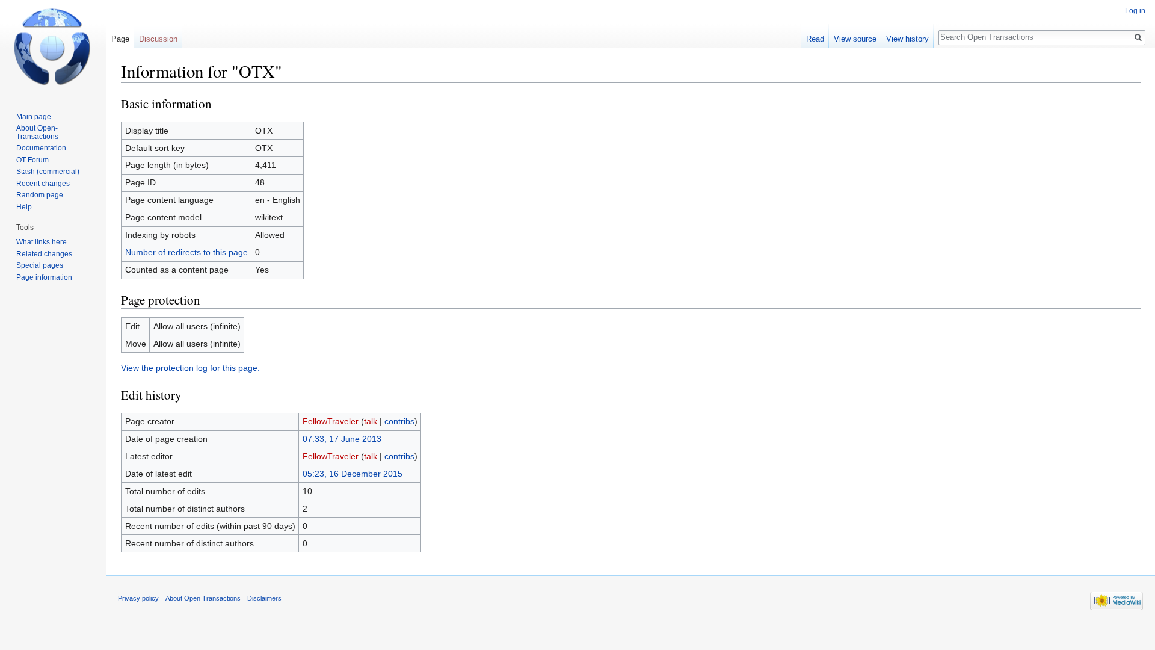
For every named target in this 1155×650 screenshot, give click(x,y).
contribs (399, 421)
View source (855, 38)
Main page (33, 117)
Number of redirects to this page (186, 252)
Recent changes (43, 183)
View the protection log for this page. (190, 368)
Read (815, 38)
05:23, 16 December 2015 (352, 473)
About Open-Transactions (37, 132)
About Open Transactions (203, 598)
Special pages (39, 265)
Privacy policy (138, 598)
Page (120, 38)
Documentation (41, 148)
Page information (44, 277)
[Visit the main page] (53, 48)
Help (24, 207)
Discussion (158, 38)
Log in (1135, 11)
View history (907, 38)
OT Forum (32, 160)
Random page (39, 195)
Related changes (44, 254)
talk (370, 421)
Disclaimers (264, 598)
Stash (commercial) (47, 171)
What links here (41, 242)
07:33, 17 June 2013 (342, 439)
